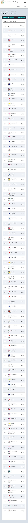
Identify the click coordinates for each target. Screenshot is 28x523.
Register (19, 6)
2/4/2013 (5, 17)
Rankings (8, 11)
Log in (24, 6)
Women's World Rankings (11, 2)
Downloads (20, 17)
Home (3, 11)
